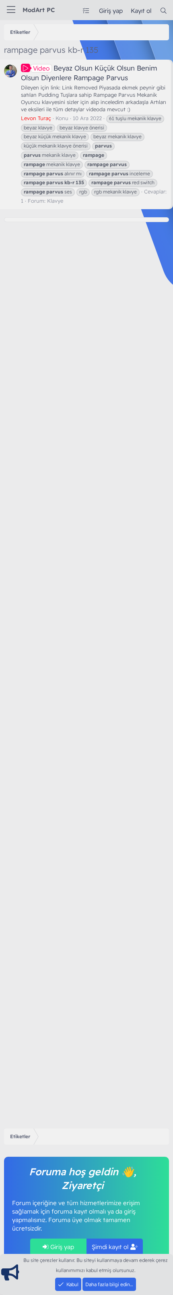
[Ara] (163, 10)
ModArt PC (39, 10)
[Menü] (11, 10)
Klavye (55, 200)
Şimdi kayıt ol (111, 1247)
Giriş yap (61, 1247)
